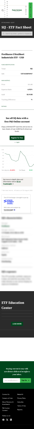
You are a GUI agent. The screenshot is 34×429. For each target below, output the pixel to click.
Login (18, 142)
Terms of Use (21, 406)
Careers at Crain (7, 398)
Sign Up (24, 380)
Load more (17, 324)
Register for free (17, 138)
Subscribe (30, 10)
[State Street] (9, 202)
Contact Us (5, 394)
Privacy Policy (21, 398)
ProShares (6, 226)
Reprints (19, 410)
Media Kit (20, 394)
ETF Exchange (6, 22)
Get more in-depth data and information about (13, 181)
